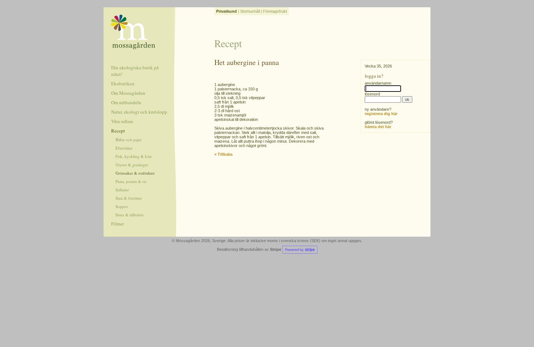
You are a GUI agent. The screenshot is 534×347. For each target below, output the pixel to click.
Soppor (122, 206)
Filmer (117, 223)
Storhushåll (250, 11)
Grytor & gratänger (132, 164)
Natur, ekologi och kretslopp (139, 112)
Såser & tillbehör (130, 214)
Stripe (276, 249)
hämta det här (378, 126)
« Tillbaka (223, 154)
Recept (118, 130)
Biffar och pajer (129, 139)
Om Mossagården (128, 93)
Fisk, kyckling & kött (133, 156)
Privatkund (226, 11)
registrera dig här (381, 113)
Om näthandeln (126, 102)
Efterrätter (124, 148)
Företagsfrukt (275, 11)
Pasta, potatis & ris (131, 181)
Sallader (122, 189)
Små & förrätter (129, 198)
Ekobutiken (122, 83)
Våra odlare (122, 121)
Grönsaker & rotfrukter (135, 173)
